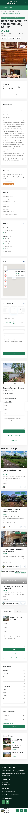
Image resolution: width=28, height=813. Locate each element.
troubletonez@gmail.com (11, 396)
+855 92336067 (9, 393)
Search (14, 726)
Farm (4, 676)
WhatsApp (14, 440)
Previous (4, 310)
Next (23, 310)
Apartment (5, 670)
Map (4, 261)
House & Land (18, 11)
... (8, 480)
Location (6, 170)
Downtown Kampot (8, 543)
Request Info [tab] (7, 611)
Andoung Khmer (22, 33)
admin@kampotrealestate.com (11, 794)
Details (5, 192)
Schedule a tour (8, 303)
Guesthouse (6, 680)
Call (14, 435)
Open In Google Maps (9, 184)
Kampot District (6, 33)
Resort (4, 692)
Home (2, 11)
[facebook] (3, 802)
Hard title (4, 17)
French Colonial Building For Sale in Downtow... (12, 550)
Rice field (5, 695)
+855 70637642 (9, 390)
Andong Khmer (7, 504)
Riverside (5, 698)
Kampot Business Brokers (13, 388)
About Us (6, 782)
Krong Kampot (13, 33)
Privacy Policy (7, 786)
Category (7, 715)
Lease (4, 689)
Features (6, 223)
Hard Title (12, 11)
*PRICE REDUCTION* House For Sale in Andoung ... (12, 511)
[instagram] (7, 802)
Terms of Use (7, 784)
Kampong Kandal (14, 464)
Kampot (10, 181)
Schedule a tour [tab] (21, 611)
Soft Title (5, 702)
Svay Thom (4, 35)
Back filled (7, 11)
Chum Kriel (6, 464)
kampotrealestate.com (10, 398)
